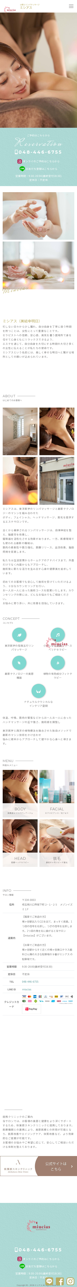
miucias (26, 989)
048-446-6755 (40, 152)
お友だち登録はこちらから (41, 169)
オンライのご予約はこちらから (41, 161)
